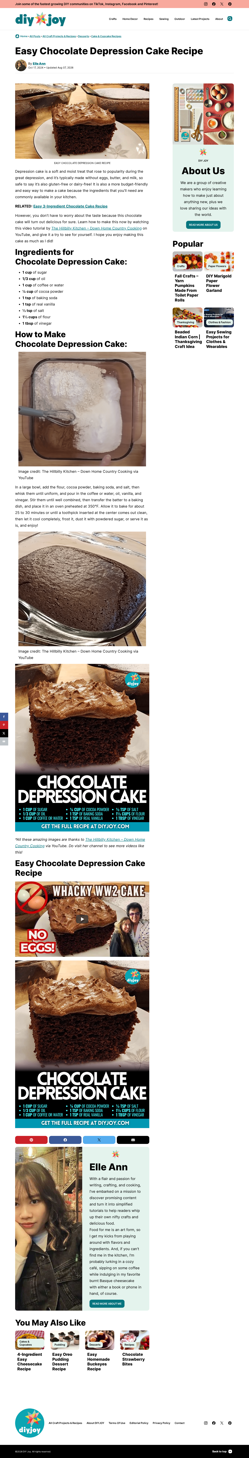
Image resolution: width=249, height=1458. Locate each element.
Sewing (164, 18)
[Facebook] (214, 4)
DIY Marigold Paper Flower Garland (219, 283)
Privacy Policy (161, 1422)
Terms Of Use (117, 1422)
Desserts (83, 36)
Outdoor (179, 18)
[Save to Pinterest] (4, 725)
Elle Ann (39, 63)
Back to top (219, 1451)
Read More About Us (203, 224)
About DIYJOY (95, 1422)
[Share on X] (4, 733)
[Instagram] (206, 4)
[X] (222, 4)
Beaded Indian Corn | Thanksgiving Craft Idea (188, 339)
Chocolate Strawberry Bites (133, 1359)
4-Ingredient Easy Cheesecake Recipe (29, 1361)
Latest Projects (200, 18)
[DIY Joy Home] (40, 19)
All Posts (35, 36)
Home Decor (130, 18)
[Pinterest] (230, 4)
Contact (179, 1422)
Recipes (148, 18)
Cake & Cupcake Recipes (106, 36)
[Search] (230, 19)
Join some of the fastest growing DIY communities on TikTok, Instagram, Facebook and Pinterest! (86, 4)
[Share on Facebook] (4, 717)
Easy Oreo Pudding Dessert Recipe (62, 1361)
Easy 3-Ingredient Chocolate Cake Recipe (70, 206)
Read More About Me (107, 1303)
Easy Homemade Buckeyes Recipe (98, 1361)
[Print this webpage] (4, 741)
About (219, 18)
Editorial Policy (139, 1422)
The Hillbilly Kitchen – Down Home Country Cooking (96, 228)
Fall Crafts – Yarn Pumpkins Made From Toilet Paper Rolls (186, 288)
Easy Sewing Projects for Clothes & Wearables (219, 339)
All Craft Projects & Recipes (59, 36)
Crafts (113, 18)
